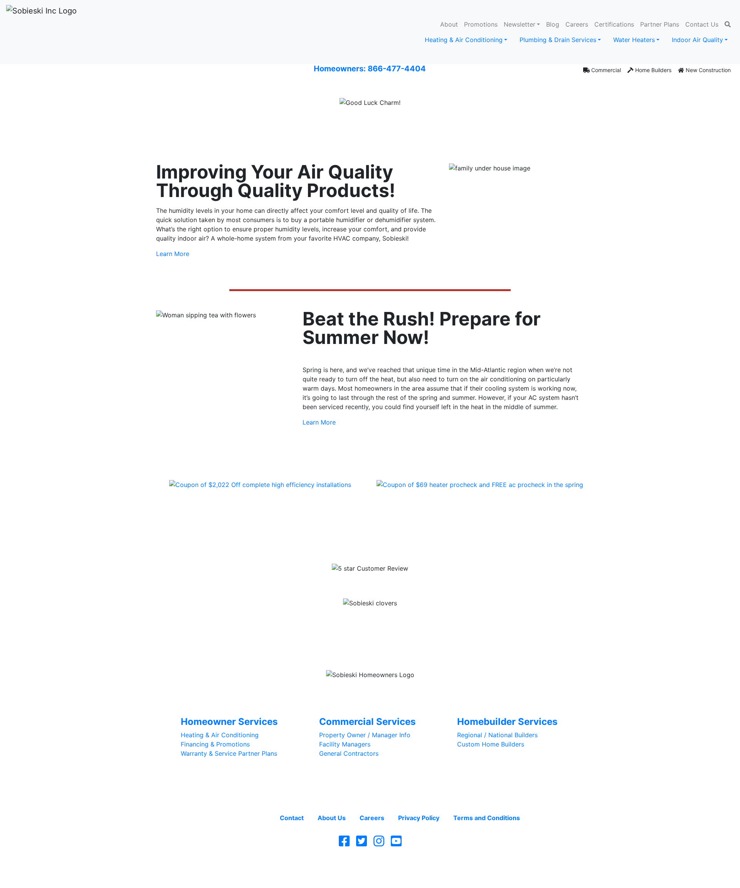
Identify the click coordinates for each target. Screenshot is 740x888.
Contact (292, 818)
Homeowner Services (229, 721)
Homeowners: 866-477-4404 (370, 68)
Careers (576, 24)
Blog (552, 24)
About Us (332, 818)
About (449, 24)
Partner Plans (659, 24)
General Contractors (348, 753)
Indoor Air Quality (697, 40)
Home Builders (652, 70)
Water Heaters (634, 40)
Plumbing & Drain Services (558, 40)
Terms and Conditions (486, 818)
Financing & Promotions (215, 744)
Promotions (481, 24)
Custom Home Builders (490, 744)
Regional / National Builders (497, 735)
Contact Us (701, 24)
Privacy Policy (418, 818)
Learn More (172, 254)
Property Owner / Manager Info (364, 735)
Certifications (614, 24)
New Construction (707, 70)
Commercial (605, 70)
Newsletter (519, 24)
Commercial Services (367, 721)
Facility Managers (344, 744)
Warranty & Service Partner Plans (229, 753)
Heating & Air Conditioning (464, 40)
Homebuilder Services (507, 721)
